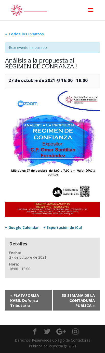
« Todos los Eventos (24, 33)
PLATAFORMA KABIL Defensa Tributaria (24, 300)
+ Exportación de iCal (62, 227)
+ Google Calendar (22, 227)
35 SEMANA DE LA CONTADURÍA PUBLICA (78, 300)
